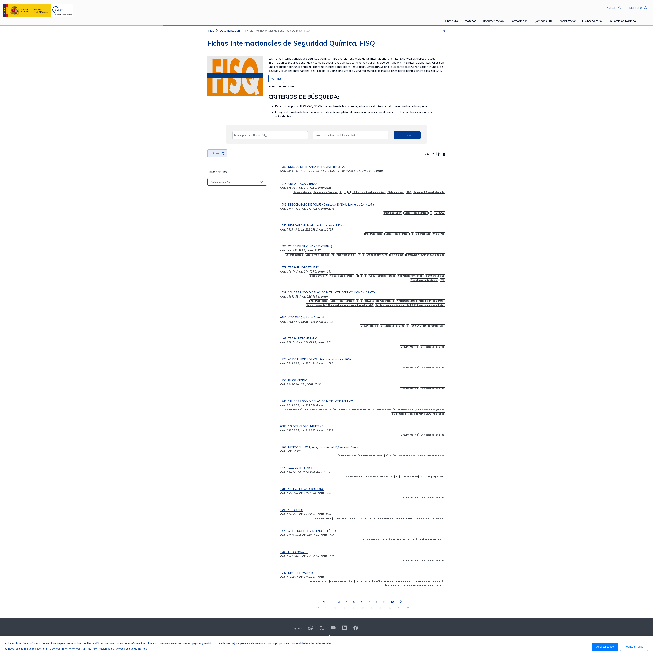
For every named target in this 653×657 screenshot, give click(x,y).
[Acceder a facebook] (355, 629)
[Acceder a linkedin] (344, 629)
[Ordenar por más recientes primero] (426, 154)
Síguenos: (299, 628)
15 (353, 608)
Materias (470, 21)
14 (344, 608)
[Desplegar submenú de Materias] (478, 21)
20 (398, 608)
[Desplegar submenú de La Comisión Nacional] (638, 21)
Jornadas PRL (543, 21)
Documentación (493, 21)
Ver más (276, 78)
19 (389, 608)
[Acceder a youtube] (333, 629)
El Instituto (450, 21)
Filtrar (214, 153)
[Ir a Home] (38, 10)
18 (380, 608)
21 (407, 608)
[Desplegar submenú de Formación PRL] (531, 21)
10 (392, 601)
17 (371, 608)
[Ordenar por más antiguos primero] (432, 154)
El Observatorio (592, 21)
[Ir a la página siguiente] (401, 601)
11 (317, 608)
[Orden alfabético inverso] (443, 154)
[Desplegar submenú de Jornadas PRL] (553, 21)
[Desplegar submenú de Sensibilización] (578, 21)
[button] (444, 31)
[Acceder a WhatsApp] (310, 629)
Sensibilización (567, 21)
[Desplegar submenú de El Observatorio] (603, 21)
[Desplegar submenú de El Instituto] (459, 21)
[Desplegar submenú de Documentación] (505, 21)
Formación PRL (520, 21)
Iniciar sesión (635, 8)
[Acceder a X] (322, 629)
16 (362, 608)
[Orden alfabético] (437, 154)
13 (335, 608)
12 (326, 608)
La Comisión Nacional (623, 21)
